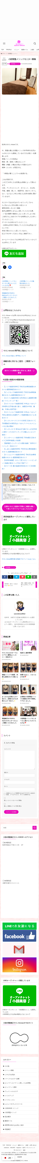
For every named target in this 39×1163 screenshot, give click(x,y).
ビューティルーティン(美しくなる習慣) (18, 1083)
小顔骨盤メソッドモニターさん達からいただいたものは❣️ (9, 283)
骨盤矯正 (8, 1129)
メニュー (14, 1145)
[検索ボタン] (35, 43)
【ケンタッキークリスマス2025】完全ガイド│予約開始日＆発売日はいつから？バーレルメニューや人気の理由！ (19, 423)
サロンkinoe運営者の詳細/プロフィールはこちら (19, 559)
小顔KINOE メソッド (12, 1108)
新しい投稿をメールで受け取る (13, 806)
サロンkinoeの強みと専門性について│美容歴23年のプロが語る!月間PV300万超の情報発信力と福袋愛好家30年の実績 (18, 1153)
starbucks (6, 1147)
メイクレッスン (10, 1100)
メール (6, 779)
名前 (6, 772)
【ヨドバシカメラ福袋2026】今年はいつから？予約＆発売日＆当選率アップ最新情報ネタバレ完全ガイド (19, 415)
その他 (7, 1066)
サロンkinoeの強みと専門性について (14, 356)
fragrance (18, 1147)
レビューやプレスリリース (13, 1104)
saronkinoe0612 (19, 614)
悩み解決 (8, 1116)
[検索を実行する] (34, 828)
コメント (7, 749)
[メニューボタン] (4, 43)
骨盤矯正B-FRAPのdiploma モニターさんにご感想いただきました (9, 295)
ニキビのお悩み (10, 1074)
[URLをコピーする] (34, 577)
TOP (4, 1145)
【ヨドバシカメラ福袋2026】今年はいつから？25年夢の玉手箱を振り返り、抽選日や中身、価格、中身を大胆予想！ (19, 406)
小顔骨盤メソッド (15, 63)
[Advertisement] (19, 19)
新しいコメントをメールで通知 (13, 800)
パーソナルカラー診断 (12, 1079)
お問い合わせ (33, 1145)
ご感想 (26, 1145)
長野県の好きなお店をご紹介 (14, 1125)
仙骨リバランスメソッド (28, 1147)
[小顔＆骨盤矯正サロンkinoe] (19, 43)
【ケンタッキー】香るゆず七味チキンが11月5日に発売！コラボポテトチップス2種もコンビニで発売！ (19, 432)
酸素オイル (8, 1121)
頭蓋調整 (19, 1157)
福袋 (24, 1150)
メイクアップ (9, 1095)
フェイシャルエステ (11, 1091)
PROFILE (8, 1145)
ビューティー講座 (11, 1087)
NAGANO (12, 1147)
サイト (6, 786)
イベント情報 (9, 1070)
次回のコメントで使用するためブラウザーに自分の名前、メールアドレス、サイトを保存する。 (20, 793)
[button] (4, 577)
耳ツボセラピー (18, 1150)
